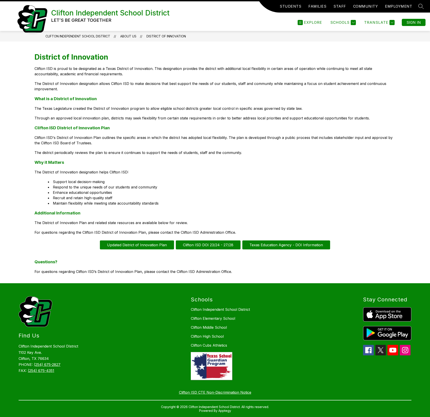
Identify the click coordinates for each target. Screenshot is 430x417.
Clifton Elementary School (213, 318)
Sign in (413, 22)
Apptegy (224, 411)
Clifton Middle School (209, 327)
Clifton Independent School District (77, 36)
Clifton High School (207, 336)
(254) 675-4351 (41, 370)
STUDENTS (290, 6)
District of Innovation (166, 36)
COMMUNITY (365, 6)
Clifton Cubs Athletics (209, 345)
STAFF (339, 6)
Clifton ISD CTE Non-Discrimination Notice (215, 392)
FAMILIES (317, 6)
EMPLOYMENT (398, 6)
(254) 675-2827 (47, 364)
